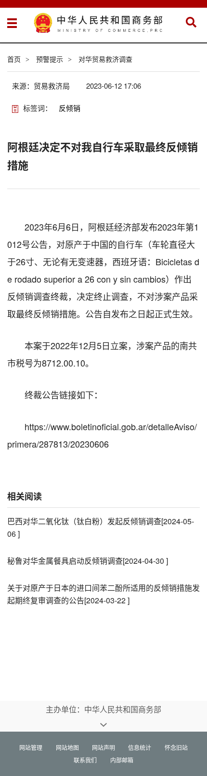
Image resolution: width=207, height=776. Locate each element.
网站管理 (30, 747)
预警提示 (49, 59)
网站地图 (67, 747)
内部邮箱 (121, 760)
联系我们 (85, 760)
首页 (14, 59)
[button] (191, 22)
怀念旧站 (176, 747)
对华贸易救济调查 (105, 59)
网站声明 (103, 747)
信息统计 (139, 747)
